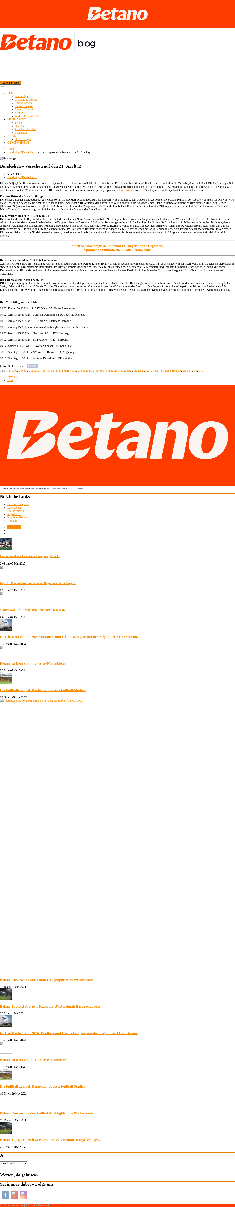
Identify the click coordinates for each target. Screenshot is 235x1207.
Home (11, 148)
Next (10, 380)
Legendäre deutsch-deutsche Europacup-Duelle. (30, 556)
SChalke (166, 370)
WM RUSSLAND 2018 (29, 116)
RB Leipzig (152, 370)
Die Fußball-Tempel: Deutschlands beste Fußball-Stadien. (43, 690)
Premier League (24, 106)
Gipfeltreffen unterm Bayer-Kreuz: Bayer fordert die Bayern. (38, 583)
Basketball (21, 132)
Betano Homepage (18, 504)
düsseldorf (70, 370)
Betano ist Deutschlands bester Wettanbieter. (33, 663)
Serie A (19, 112)
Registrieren (14, 514)
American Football (25, 129)
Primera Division (24, 109)
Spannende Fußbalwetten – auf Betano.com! (117, 250)
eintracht (83, 370)
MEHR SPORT (16, 119)
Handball (20, 126)
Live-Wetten (14, 507)
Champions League (26, 99)
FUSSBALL (14, 93)
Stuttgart (187, 370)
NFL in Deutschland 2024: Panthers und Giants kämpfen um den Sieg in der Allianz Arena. (69, 637)
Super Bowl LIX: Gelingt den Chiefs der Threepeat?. (33, 609)
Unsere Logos (23, 139)
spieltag (176, 370)
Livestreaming (15, 510)
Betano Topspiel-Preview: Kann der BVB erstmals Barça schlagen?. (51, 1006)
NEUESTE (14, 527)
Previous (12, 376)
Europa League (23, 102)
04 (8, 370)
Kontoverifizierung (18, 517)
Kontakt (12, 520)
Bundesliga (21, 96)
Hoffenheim (125, 370)
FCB (92, 370)
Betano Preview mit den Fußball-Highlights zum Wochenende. (47, 980)
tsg (195, 370)
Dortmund (57, 370)
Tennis (18, 122)
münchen (139, 370)
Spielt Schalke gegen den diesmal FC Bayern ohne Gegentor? (118, 246)
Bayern (23, 370)
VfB (201, 370)
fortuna (100, 370)
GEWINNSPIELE (18, 142)
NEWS (11, 135)
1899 (14, 370)
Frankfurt (111, 370)
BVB (46, 370)
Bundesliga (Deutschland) (22, 152)
